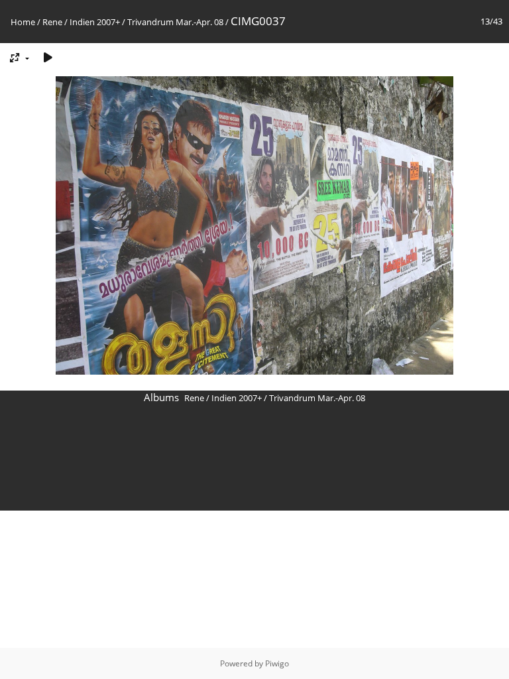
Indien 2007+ (95, 22)
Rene (52, 22)
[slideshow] (48, 57)
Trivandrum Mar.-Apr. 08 (175, 22)
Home (23, 22)
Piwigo (277, 663)
